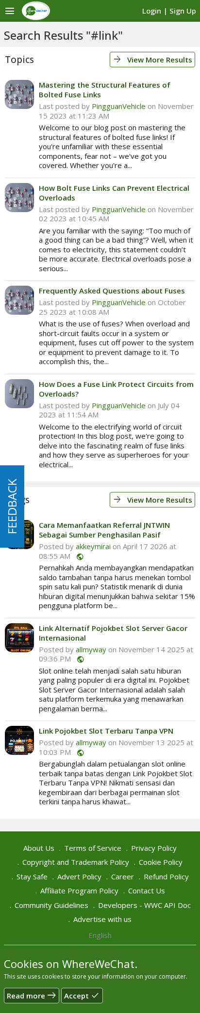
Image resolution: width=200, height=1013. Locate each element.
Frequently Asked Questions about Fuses (112, 290)
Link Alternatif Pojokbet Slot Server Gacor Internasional (113, 633)
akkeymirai (93, 546)
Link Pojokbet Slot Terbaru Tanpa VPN (106, 731)
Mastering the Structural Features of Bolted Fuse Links (104, 89)
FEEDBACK (12, 506)
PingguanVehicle (119, 106)
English (100, 935)
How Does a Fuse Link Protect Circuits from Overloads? (116, 389)
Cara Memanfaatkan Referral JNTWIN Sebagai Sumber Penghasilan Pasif (104, 529)
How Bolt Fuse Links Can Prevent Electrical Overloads (114, 192)
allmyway (91, 649)
